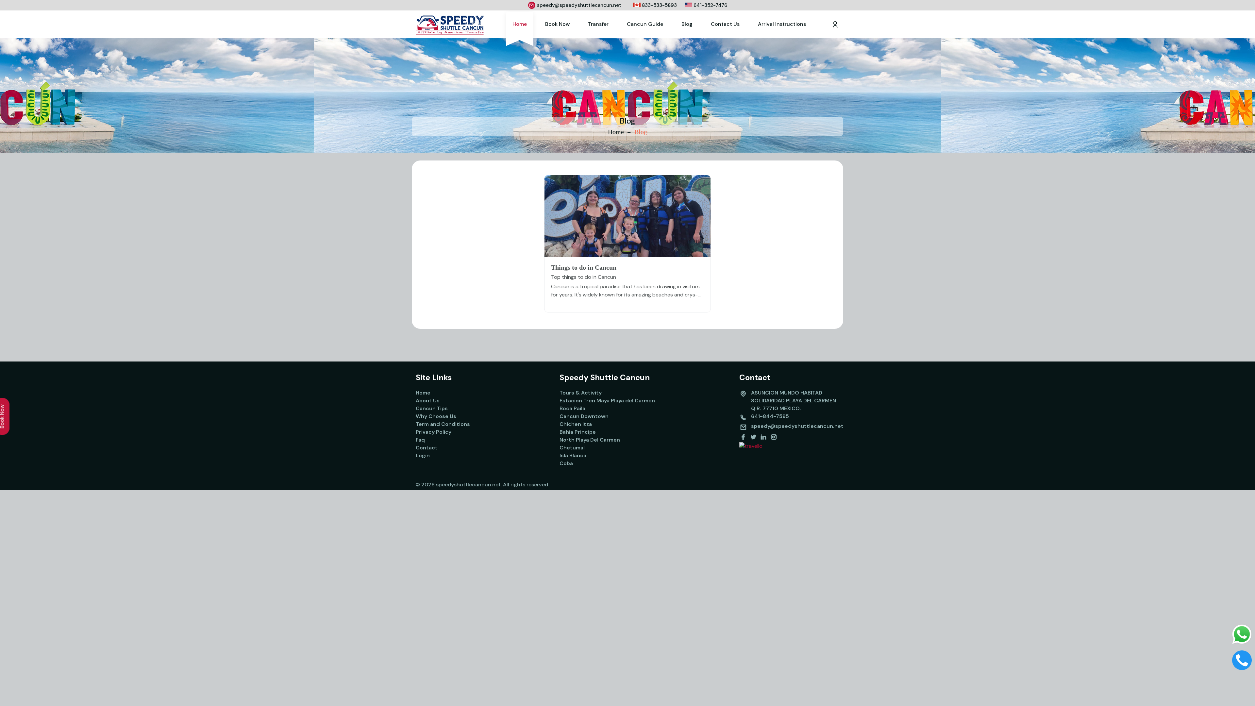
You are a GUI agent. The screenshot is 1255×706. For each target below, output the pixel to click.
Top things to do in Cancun (583, 277)
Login (423, 455)
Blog (687, 24)
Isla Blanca (573, 455)
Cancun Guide (645, 24)
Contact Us (725, 24)
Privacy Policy (433, 432)
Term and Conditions (443, 424)
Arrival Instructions (782, 24)
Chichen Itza (576, 424)
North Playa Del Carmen (590, 439)
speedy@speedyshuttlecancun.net (579, 5)
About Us (428, 400)
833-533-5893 (659, 5)
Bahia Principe (578, 432)
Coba (566, 463)
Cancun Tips (432, 408)
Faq (420, 439)
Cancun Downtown (584, 416)
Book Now (557, 24)
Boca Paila (572, 408)
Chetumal (572, 447)
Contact (427, 447)
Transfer (598, 24)
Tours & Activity (581, 392)
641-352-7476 (709, 5)
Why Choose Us (436, 416)
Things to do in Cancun (583, 267)
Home (519, 24)
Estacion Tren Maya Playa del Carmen (607, 400)
